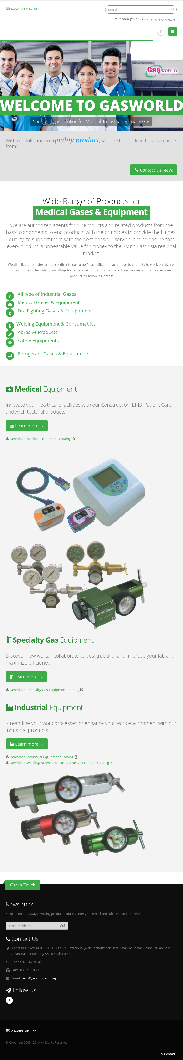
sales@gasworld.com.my (39, 978)
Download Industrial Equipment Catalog (42, 757)
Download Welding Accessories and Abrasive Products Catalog (59, 762)
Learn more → (29, 426)
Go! (62, 925)
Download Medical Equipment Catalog (40, 438)
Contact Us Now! (156, 170)
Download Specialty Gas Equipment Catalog (44, 689)
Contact (169, 1054)
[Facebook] (160, 31)
